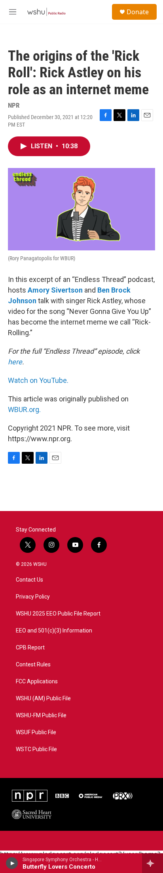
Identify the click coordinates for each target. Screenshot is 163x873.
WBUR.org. (24, 409)
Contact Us (29, 580)
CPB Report (30, 648)
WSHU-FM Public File (41, 715)
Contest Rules (33, 665)
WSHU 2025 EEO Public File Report (58, 614)
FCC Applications (37, 682)
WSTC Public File (36, 749)
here (15, 362)
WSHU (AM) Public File (43, 698)
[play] (12, 863)
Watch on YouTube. (38, 380)
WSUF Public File (36, 732)
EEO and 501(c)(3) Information (54, 631)
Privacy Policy (33, 597)
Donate (138, 11)
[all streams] (152, 863)
